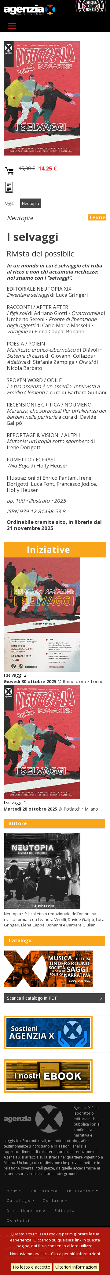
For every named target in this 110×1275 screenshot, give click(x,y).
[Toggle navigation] (12, 26)
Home (14, 1190)
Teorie (97, 217)
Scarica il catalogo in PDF (32, 998)
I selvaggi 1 (15, 802)
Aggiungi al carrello (10, 171)
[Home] (29, 10)
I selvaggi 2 (15, 675)
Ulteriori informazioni (76, 1267)
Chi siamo (45, 1190)
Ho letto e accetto (31, 1267)
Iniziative (81, 1190)
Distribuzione (26, 1210)
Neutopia (30, 203)
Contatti (18, 1220)
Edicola (65, 1210)
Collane (53, 1200)
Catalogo (19, 1200)
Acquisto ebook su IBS (10, 188)
